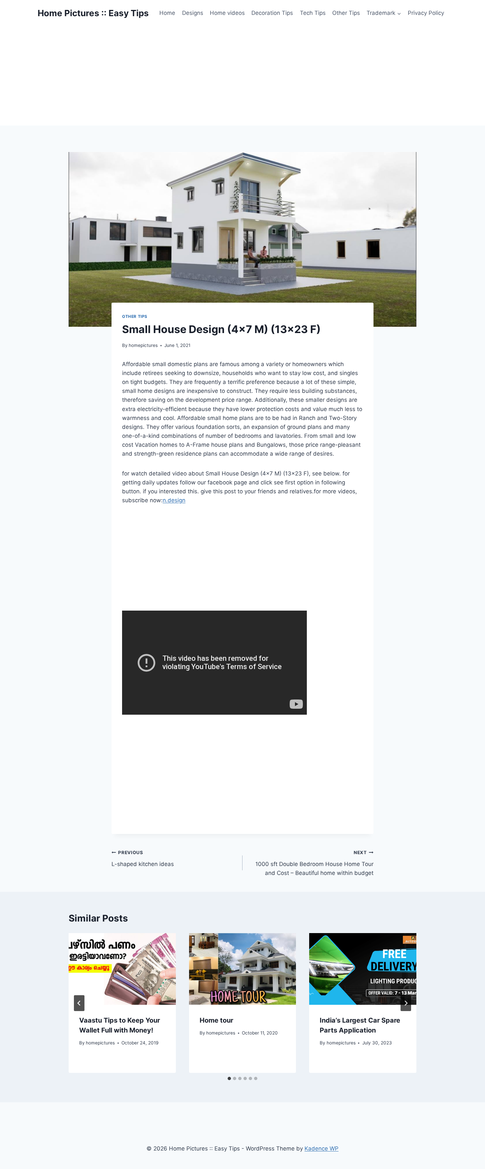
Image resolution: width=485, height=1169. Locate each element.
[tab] (229, 1078)
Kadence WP (322, 1148)
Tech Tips (313, 13)
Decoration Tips (272, 13)
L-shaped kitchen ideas (143, 858)
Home (167, 13)
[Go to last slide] (79, 1003)
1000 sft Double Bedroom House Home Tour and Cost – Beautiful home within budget (314, 863)
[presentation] (122, 968)
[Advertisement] (242, 76)
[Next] (406, 1003)
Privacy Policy (426, 13)
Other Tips (346, 13)
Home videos (227, 13)
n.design (174, 500)
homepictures (143, 345)
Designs (192, 13)
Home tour (216, 1020)
